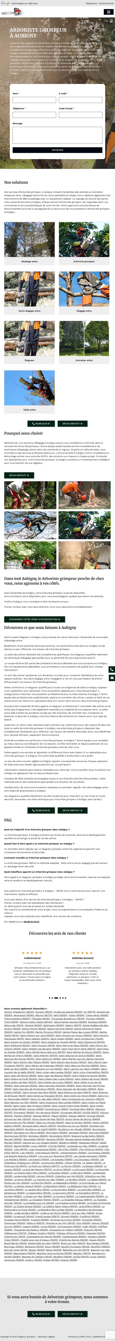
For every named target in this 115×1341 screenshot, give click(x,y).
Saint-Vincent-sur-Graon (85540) (74, 1035)
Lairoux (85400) (45, 1176)
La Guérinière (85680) (89, 1189)
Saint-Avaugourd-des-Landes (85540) (59, 1102)
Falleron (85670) (35, 1223)
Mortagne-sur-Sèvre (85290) (29, 1132)
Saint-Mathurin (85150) (48, 1059)
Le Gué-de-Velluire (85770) (37, 1169)
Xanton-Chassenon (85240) (19, 1012)
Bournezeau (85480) (98, 1243)
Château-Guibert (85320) (41, 1233)
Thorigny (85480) (95, 1018)
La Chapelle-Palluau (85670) (76, 1199)
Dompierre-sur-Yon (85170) (60, 1223)
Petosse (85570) (41, 1116)
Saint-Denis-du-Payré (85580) (80, 1095)
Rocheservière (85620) (82, 1109)
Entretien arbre (84, 360)
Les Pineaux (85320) (99, 1152)
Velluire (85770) (43, 1015)
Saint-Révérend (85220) (17, 1045)
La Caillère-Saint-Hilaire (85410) (59, 1206)
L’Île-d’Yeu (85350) (68, 1149)
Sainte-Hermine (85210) (60, 1028)
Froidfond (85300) (89, 1216)
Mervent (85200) (13, 1139)
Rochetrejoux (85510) (56, 1109)
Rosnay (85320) (35, 1109)
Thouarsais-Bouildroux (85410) (68, 1018)
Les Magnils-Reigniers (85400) (20, 1156)
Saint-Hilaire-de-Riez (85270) (20, 1082)
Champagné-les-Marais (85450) (44, 1236)
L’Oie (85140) (20, 1149)
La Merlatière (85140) (54, 1186)
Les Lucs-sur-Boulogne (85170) (55, 1156)
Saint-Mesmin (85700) (46, 1055)
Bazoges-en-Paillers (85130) (37, 1256)
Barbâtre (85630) (62, 1256)
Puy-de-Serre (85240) (47, 1112)
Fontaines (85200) (92, 1219)
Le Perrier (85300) (71, 1166)
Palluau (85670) (77, 1116)
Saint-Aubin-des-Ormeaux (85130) (32, 1106)
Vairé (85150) (60, 1015)
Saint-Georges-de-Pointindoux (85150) (34, 1089)
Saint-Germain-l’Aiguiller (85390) (57, 1085)
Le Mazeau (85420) (92, 1166)
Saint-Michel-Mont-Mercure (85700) (45, 1052)
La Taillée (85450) (96, 1179)
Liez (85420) (27, 1152)
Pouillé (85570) (91, 1112)
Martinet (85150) (55, 1139)
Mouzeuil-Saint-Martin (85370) (39, 1126)
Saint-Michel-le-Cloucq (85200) (84, 1052)
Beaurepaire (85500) (25, 1253)
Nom (16, 93)
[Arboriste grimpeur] (84, 239)
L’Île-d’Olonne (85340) (91, 1149)
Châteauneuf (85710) (15, 1233)
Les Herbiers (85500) (15, 1159)
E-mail (63, 93)
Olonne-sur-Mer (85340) (17, 1119)
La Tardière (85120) (75, 1179)
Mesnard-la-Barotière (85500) (87, 1136)
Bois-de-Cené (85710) (15, 1250)
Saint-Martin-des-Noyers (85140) (68, 1062)
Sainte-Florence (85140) (48, 1032)
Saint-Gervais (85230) (25, 1085)
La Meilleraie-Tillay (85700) (82, 1186)
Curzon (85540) (12, 1226)
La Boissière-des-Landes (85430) (55, 1209)
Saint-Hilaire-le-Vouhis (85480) (89, 1075)
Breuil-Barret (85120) (15, 1243)
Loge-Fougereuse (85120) (42, 1149)
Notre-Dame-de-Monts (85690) (82, 1119)
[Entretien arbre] (84, 338)
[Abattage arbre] (29, 239)
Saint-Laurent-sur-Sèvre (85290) (82, 1069)
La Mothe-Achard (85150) (28, 1186)
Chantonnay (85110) (14, 1236)
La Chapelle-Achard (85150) (70, 1203)
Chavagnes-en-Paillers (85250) (66, 1230)
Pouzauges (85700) (71, 1112)
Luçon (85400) (39, 1146)
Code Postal (66, 108)
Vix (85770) (89, 1012)
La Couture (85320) (63, 1196)
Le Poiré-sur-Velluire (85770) (44, 1166)
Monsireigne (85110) (59, 1136)
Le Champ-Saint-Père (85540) (30, 1173)
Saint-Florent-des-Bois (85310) (39, 1092)
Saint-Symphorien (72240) (88, 1038)
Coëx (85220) (89, 1226)
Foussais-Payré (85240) (17, 1219)
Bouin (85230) (52, 1246)
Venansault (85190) (23, 1015)
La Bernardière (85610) (26, 1213)
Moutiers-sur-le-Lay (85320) (72, 1126)
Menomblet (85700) (34, 1139)
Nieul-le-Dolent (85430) (78, 1122)
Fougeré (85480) (40, 1219)
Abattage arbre (29, 261)
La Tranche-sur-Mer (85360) (48, 1179)
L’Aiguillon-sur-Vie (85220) (69, 1176)
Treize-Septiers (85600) (17, 1018)
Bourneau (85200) (14, 1246)
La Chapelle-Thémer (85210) (44, 1199)
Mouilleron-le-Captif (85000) (41, 1129)
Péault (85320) (59, 1116)
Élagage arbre (84, 311)
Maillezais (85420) (89, 1142)
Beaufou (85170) (82, 1253)
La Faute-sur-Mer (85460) (37, 1196)
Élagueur (29, 360)
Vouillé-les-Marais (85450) (68, 1012)
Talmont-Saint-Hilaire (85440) (35, 1022)
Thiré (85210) (11, 1022)
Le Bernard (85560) (80, 1173)
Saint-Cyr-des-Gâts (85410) (45, 1099)
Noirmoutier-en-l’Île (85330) (19, 1122)
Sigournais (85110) (14, 1025)
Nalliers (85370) (12, 1126)
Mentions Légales (46, 1337)
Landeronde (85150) (24, 1176)
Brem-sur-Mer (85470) (73, 1243)
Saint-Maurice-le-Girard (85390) (76, 1055)
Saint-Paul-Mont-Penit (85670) (79, 1049)
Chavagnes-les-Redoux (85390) (31, 1230)
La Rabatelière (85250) (65, 1183)
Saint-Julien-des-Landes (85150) (54, 1072)
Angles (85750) (51, 1260)
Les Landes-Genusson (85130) (90, 1156)
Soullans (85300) (97, 1022)
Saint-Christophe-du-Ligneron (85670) (83, 1099)
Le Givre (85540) (62, 1169)
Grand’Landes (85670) (47, 1216)
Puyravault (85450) (24, 1112)
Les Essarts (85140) (38, 1159)
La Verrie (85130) (23, 1179)
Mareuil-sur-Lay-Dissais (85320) (40, 1142)
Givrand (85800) (69, 1216)
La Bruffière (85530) (90, 1206)
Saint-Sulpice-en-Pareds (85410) (59, 1042)
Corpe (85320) (48, 1226)
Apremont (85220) (14, 1260)
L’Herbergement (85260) (73, 1152)
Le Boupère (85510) (58, 1173)
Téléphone (19, 108)
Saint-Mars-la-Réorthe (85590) (82, 1065)
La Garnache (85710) (63, 1193)
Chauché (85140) (93, 1230)
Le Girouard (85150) (83, 1169)
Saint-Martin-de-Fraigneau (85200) (44, 1065)
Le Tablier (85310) (91, 1163)
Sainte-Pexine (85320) (34, 1028)
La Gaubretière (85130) (38, 1193)
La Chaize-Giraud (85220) (27, 1206)
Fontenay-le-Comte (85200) (65, 1219)
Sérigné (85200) (33, 1025)
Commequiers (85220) (69, 1226)
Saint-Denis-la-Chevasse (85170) (45, 1095)
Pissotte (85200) (23, 1116)
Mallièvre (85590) (68, 1142)
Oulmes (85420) (95, 1116)
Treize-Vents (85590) (97, 1015)
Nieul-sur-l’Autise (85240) (50, 1122)
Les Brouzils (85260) (52, 1163)
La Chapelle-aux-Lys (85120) (38, 1203)
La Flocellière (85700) (87, 1193)
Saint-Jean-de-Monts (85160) (20, 1075)
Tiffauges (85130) (40, 1018)
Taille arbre (29, 409)
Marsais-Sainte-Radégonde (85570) (84, 1139)
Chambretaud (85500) (74, 1236)
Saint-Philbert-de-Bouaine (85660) (41, 1049)
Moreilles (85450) (78, 1132)
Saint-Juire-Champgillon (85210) (90, 1072)
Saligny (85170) (73, 1025)
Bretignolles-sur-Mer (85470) (44, 1243)
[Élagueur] (29, 338)
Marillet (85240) (13, 1142)
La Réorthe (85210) (41, 1183)
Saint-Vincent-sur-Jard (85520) (37, 1035)
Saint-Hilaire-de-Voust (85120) (91, 1079)
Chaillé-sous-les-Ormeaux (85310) (39, 1240)
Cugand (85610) (30, 1226)
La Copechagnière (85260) (89, 1196)
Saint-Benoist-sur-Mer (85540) (21, 1102)
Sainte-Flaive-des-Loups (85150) (80, 1032)
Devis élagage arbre (29, 311)
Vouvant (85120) (43, 1012)
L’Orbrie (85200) (56, 1146)
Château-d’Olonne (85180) (70, 1233)
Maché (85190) (21, 1146)
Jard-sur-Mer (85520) (83, 1213)
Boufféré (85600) (100, 1246)
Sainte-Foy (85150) (24, 1032)
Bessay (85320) (37, 1250)
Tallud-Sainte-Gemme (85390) (70, 1022)
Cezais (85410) (97, 1240)
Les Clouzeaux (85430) (86, 1159)
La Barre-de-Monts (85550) (55, 1213)
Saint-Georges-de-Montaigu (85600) (76, 1089)
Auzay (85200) (98, 1256)
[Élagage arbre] (84, 289)
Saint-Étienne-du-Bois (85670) (74, 1092)
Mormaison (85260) (56, 1132)
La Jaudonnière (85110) (37, 1189)
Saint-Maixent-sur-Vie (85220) (45, 1069)
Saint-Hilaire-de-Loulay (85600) (55, 1082)
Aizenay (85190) (68, 1260)
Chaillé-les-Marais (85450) (73, 1240)
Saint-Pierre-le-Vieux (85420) (72, 1045)
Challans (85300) (97, 1236)
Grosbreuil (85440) (24, 1216)
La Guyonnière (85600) (63, 1189)
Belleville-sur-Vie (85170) (76, 1250)
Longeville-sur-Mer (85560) (82, 1146)
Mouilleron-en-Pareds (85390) (74, 1129)
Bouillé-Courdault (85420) (75, 1246)
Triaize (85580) (76, 1015)
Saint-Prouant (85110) (43, 1045)
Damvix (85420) (100, 1223)
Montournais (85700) (15, 1136)
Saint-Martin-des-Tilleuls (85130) (31, 1062)
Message (17, 123)
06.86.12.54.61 (106, 3)
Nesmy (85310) (100, 1122)
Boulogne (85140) (34, 1246)
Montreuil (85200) (98, 1132)
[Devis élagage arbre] (29, 289)
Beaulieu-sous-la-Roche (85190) (54, 1253)
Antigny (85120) (33, 1260)
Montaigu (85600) (38, 1136)
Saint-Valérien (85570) (37, 1038)
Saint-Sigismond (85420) (91, 1042)
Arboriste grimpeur (84, 261)
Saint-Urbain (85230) (61, 1038)
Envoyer (57, 150)
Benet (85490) (54, 1250)
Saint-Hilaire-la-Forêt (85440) (20, 1079)
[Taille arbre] (29, 387)
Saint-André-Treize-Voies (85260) (70, 1106)
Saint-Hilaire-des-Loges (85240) (56, 1079)
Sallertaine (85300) (53, 1025)
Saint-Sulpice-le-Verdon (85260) (22, 1042)
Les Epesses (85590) (61, 1159)
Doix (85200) (83, 1223)
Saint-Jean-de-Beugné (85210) (54, 1075)
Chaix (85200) (11, 1240)
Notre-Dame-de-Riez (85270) (48, 1119)
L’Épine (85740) (73, 1163)
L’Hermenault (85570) (47, 1152)
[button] (49, 998)
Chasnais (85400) (95, 1233)
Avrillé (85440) (81, 1256)
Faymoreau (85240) (14, 1223)
